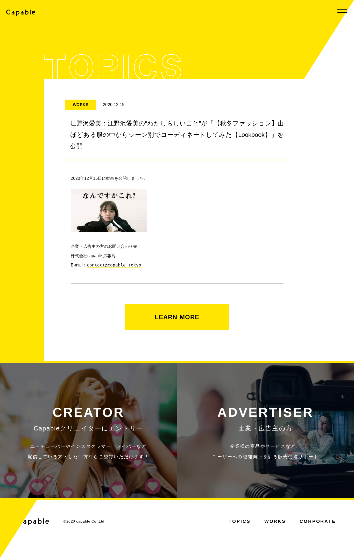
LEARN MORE (177, 317)
